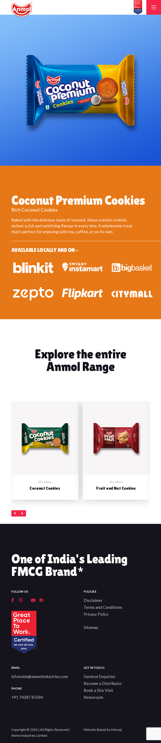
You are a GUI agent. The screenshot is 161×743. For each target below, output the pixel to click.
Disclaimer (93, 600)
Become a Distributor (103, 683)
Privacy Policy (96, 614)
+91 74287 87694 (27, 697)
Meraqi (116, 729)
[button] (15, 513)
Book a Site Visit (98, 690)
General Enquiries (99, 676)
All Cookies (44, 482)
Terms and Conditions (103, 607)
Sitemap (91, 627)
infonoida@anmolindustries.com (39, 676)
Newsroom (93, 697)
